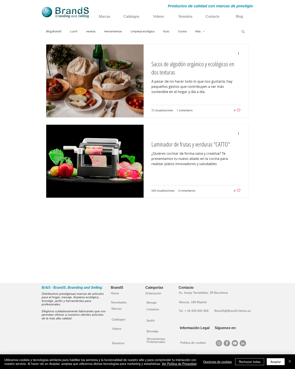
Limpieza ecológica (142, 31)
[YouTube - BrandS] (235, 343)
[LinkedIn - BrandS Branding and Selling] (243, 343)
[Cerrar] (289, 362)
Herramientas (113, 31)
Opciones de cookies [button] (217, 362)
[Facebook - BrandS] (227, 343)
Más (198, 31)
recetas (90, 31)
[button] (243, 32)
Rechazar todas (249, 362)
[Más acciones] (240, 53)
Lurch (74, 31)
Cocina (182, 31)
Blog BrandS (54, 31)
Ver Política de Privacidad (179, 363)
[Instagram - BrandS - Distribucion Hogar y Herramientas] (219, 343)
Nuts (166, 31)
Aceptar (275, 362)
